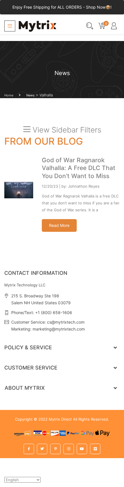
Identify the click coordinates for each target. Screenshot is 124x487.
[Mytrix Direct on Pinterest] (55, 449)
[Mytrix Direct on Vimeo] (95, 449)
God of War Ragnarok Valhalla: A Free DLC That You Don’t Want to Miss (78, 168)
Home (8, 95)
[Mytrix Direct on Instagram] (68, 449)
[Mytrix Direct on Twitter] (42, 449)
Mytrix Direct (60, 419)
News (30, 95)
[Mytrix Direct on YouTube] (82, 449)
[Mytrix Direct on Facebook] (29, 449)
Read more (59, 225)
